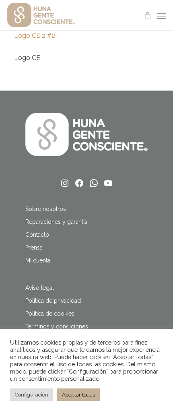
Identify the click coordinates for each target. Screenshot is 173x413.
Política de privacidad (53, 300)
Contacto (37, 234)
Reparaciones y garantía (56, 222)
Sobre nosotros (45, 209)
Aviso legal (39, 288)
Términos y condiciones (56, 326)
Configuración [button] (31, 395)
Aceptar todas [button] (78, 395)
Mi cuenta (37, 260)
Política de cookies (49, 313)
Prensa (34, 247)
